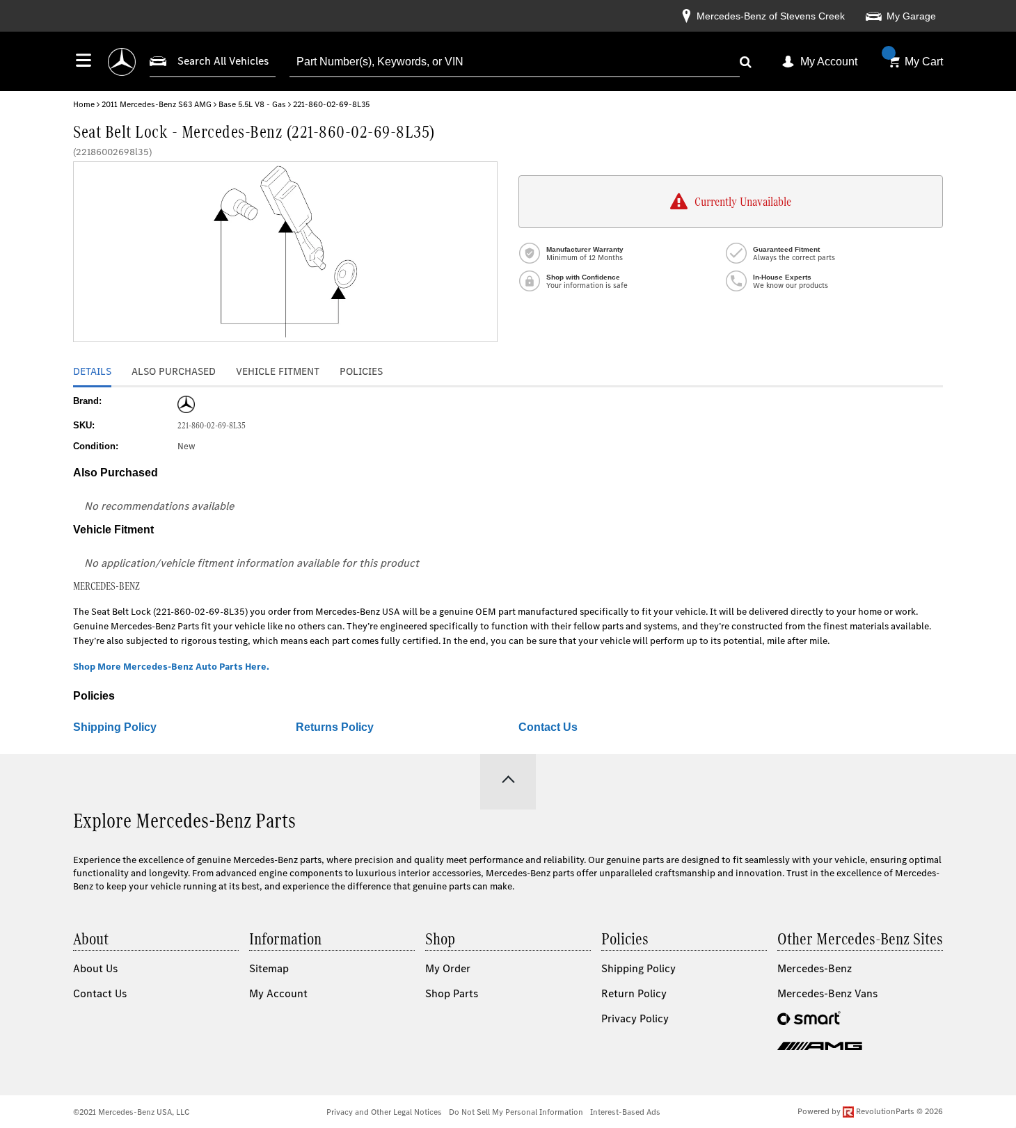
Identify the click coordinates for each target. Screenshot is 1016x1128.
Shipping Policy (115, 727)
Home (84, 104)
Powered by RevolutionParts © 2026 (870, 1111)
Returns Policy (335, 727)
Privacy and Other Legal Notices (384, 1112)
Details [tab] (92, 371)
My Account (828, 61)
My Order (447, 968)
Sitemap (269, 968)
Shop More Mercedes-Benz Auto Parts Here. (171, 666)
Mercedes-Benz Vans (827, 993)
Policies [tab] (361, 371)
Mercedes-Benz (814, 968)
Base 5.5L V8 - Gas (252, 104)
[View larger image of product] (285, 251)
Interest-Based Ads (625, 1112)
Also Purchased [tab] (174, 371)
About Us (95, 968)
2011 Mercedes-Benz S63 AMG (157, 104)
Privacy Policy (635, 1018)
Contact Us (548, 727)
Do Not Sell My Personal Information (516, 1112)
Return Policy (634, 993)
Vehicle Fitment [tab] (277, 371)
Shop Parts (451, 993)
